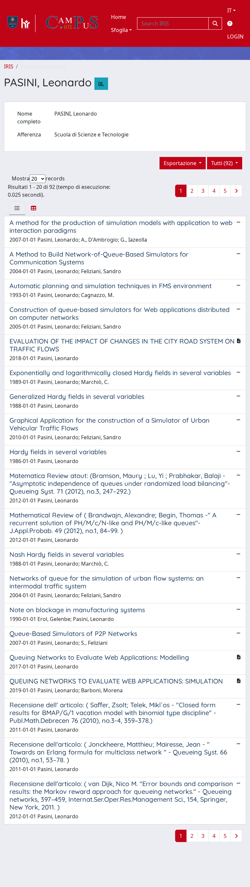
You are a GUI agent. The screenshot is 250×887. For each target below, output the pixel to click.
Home (118, 17)
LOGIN (235, 36)
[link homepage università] (72, 23)
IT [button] (229, 10)
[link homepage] (19, 23)
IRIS (8, 66)
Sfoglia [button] (119, 30)
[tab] (17, 208)
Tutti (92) (222, 163)
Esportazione (181, 163)
